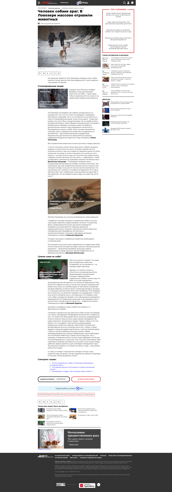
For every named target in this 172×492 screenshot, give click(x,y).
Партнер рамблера (72, 484)
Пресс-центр (74, 457)
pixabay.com (41, 68)
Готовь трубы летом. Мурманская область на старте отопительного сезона (118, 15)
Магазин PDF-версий (61, 457)
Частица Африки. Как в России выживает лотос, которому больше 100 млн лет (122, 92)
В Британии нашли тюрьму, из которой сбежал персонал (119, 122)
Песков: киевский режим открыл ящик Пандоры (120, 109)
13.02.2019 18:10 (42, 8)
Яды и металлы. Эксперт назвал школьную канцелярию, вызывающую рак (120, 66)
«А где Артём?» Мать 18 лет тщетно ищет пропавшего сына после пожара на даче (121, 59)
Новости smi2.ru (44, 449)
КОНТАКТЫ (103, 455)
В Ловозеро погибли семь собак (88, 415)
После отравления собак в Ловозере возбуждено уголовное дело (56, 416)
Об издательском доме (62, 455)
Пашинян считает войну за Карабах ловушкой (121, 116)
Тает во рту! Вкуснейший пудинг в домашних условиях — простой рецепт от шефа (121, 79)
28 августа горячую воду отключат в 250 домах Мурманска (118, 39)
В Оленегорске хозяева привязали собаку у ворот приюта (57, 409)
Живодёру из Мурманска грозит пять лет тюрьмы (71, 202)
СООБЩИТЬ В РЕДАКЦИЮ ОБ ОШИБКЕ (91, 457)
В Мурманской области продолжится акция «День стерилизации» (54, 423)
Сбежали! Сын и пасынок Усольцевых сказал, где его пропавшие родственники (122, 85)
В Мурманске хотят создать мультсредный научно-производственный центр (118, 46)
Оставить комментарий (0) (86, 379)
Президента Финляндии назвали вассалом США (120, 129)
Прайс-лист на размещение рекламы (120, 455)
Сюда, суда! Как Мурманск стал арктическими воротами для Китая (118, 23)
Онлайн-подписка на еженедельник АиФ (85, 455)
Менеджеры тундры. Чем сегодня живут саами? (72, 371)
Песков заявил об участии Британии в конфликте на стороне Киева (121, 102)
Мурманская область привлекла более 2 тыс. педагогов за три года (118, 31)
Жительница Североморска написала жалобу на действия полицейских (87, 410)
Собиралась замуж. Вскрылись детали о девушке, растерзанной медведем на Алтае (121, 72)
